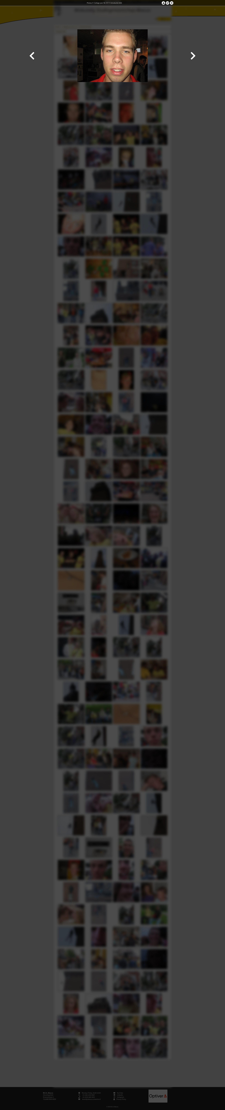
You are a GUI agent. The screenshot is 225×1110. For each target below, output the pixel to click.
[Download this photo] (163, 3)
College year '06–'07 (101, 3)
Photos (89, 3)
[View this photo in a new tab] (167, 3)
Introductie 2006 (116, 3)
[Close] (171, 3)
